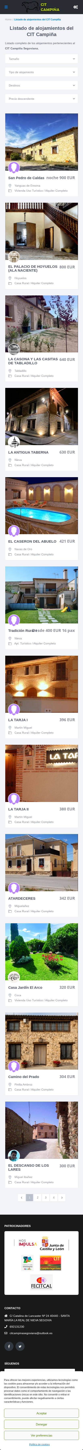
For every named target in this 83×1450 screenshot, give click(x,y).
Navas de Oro (23, 549)
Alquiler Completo (56, 190)
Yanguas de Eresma (27, 185)
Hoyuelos (20, 278)
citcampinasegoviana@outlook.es (31, 1333)
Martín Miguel (23, 727)
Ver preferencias (41, 1435)
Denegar (41, 1424)
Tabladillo (20, 370)
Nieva (18, 459)
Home (8, 19)
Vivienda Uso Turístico (29, 190)
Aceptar (41, 1413)
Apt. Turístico (22, 643)
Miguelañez (22, 906)
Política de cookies (39, 1444)
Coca (18, 995)
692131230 (17, 1326)
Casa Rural (22, 283)
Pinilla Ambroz (23, 1084)
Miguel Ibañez (23, 1177)
